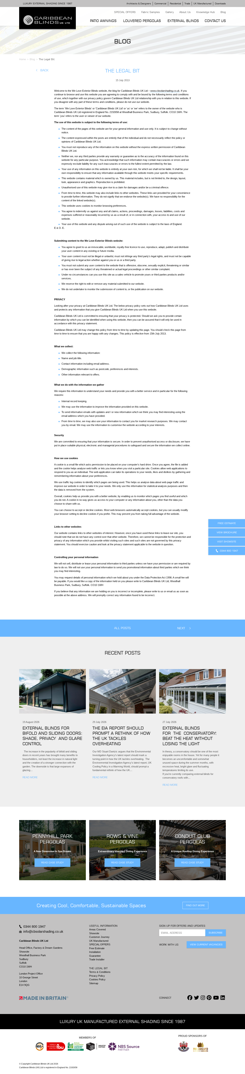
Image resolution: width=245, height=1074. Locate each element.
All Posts (122, 628)
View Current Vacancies (206, 944)
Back (44, 70)
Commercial (160, 3)
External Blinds (183, 21)
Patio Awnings (103, 21)
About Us (185, 12)
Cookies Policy (97, 979)
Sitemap (93, 983)
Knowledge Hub (205, 12)
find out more (195, 905)
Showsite (94, 933)
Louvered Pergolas (142, 21)
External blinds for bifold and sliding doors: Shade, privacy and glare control (52, 736)
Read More (30, 777)
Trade (187, 3)
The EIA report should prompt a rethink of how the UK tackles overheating (121, 736)
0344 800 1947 (34, 926)
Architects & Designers (138, 3)
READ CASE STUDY (52, 862)
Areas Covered (97, 929)
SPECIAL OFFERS (125, 12)
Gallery (170, 12)
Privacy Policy (97, 975)
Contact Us (215, 21)
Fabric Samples (150, 12)
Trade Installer (96, 959)
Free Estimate (96, 948)
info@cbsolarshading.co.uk (43, 931)
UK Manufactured (202, 3)
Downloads (220, 3)
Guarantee (95, 955)
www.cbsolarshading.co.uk (165, 90)
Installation (95, 952)
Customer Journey (99, 937)
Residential (175, 3)
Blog (223, 12)
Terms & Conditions (99, 972)
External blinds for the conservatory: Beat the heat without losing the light (189, 736)
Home (22, 59)
